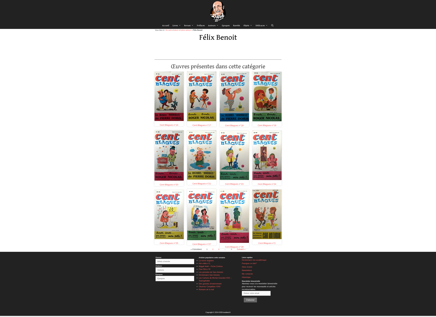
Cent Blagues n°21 (201, 183)
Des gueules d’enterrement (210, 284)
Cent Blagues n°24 (267, 184)
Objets (246, 25)
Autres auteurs (185, 30)
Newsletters (247, 270)
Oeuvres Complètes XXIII (209, 286)
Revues (187, 25)
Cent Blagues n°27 (201, 244)
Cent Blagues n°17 (201, 125)
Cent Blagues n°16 (169, 125)
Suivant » (241, 249)
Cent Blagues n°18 (234, 125)
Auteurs (212, 25)
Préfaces (201, 25)
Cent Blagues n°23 (234, 184)
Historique (246, 277)
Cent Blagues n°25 (169, 243)
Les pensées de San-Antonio (211, 272)
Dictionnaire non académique (254, 260)
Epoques (226, 25)
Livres (175, 25)
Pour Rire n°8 (204, 269)
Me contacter (247, 274)
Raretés (236, 25)
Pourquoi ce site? (249, 263)
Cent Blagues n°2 (267, 243)
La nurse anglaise (206, 261)
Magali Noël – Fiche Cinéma (211, 266)
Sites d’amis (247, 267)
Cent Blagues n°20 (169, 184)
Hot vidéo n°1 (204, 263)
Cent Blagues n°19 (267, 125)
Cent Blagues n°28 (234, 247)
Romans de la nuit (206, 289)
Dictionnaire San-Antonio (209, 275)
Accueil (165, 25)
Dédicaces (260, 25)
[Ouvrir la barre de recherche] (272, 25)
